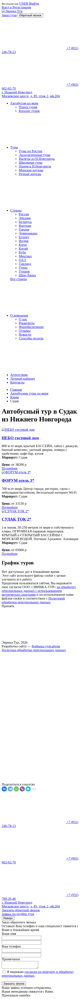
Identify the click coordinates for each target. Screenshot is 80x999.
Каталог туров (29, 111)
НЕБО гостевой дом (20, 438)
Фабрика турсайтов (46, 646)
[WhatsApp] (16, 788)
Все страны (18, 279)
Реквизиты (27, 323)
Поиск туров (28, 107)
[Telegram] (10, 788)
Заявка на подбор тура (18, 914)
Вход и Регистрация (16, 7)
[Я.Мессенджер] (28, 788)
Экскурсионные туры (34, 155)
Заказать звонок (13, 983)
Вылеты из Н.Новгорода (37, 159)
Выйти (34, 3)
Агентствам (19, 375)
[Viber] (22, 788)
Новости (25, 334)
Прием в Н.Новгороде (35, 166)
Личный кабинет (22, 378)
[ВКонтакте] (4, 788)
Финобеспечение (31, 327)
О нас (23, 319)
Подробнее (10, 468)
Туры (14, 147)
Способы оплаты (31, 338)
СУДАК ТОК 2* (16, 519)
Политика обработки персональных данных (34, 650)
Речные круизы (30, 174)
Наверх (8, 918)
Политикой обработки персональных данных (33, 600)
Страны (16, 210)
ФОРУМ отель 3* (18, 480)
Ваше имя (9, 933)
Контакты (17, 382)
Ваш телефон (11, 946)
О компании (19, 315)
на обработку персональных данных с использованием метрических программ (39, 590)
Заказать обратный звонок (21, 910)
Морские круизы (31, 170)
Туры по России (30, 151)
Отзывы (25, 331)
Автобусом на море (24, 103)
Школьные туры (30, 162)
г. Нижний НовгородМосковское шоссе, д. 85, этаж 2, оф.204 (31, 94)
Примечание (11, 959)
